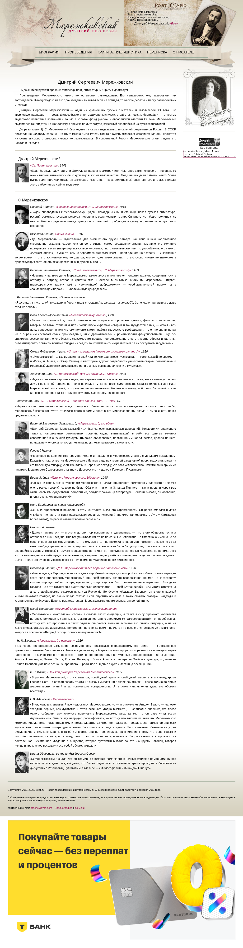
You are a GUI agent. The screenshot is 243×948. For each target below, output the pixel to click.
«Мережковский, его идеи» (96, 423)
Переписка (157, 52)
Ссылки (79, 807)
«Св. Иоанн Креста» (44, 165)
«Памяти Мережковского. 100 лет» (75, 477)
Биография (49, 52)
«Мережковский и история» (56, 640)
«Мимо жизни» (65, 234)
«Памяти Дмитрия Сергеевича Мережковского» (80, 672)
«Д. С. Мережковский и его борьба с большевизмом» (92, 568)
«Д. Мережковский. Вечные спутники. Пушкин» (86, 374)
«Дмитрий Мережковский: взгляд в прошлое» (86, 608)
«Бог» (173, 23)
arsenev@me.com (41, 807)
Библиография (63, 807)
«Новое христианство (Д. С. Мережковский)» (87, 207)
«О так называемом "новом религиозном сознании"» (103, 351)
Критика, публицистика (119, 52)
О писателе (183, 52)
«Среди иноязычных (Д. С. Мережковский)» (101, 270)
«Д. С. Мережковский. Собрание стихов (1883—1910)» (78, 401)
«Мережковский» (62, 699)
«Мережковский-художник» (87, 315)
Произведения (78, 52)
